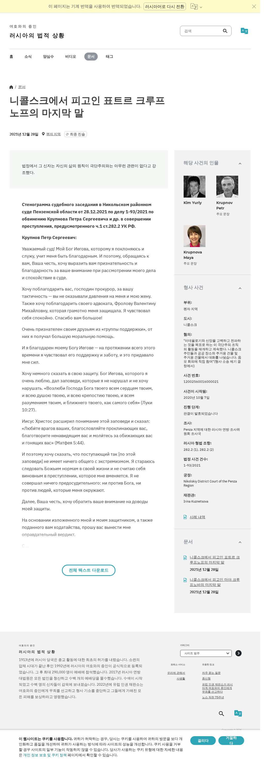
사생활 (181, 678)
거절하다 (231, 740)
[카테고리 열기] (238, 653)
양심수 (48, 56)
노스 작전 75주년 (213, 697)
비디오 (70, 56)
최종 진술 (77, 134)
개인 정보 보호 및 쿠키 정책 (45, 755)
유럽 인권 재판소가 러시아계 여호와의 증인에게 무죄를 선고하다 (217, 688)
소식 (28, 56)
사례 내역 (197, 517)
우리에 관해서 (176, 673)
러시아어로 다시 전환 (164, 6)
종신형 (206, 678)
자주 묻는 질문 (211, 673)
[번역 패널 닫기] (254, 6)
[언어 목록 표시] (196, 6)
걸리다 (203, 740)
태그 (109, 56)
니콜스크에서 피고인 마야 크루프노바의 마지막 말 (215, 582)
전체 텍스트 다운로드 (89, 570)
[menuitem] (11, 57)
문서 (91, 56)
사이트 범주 (192, 653)
